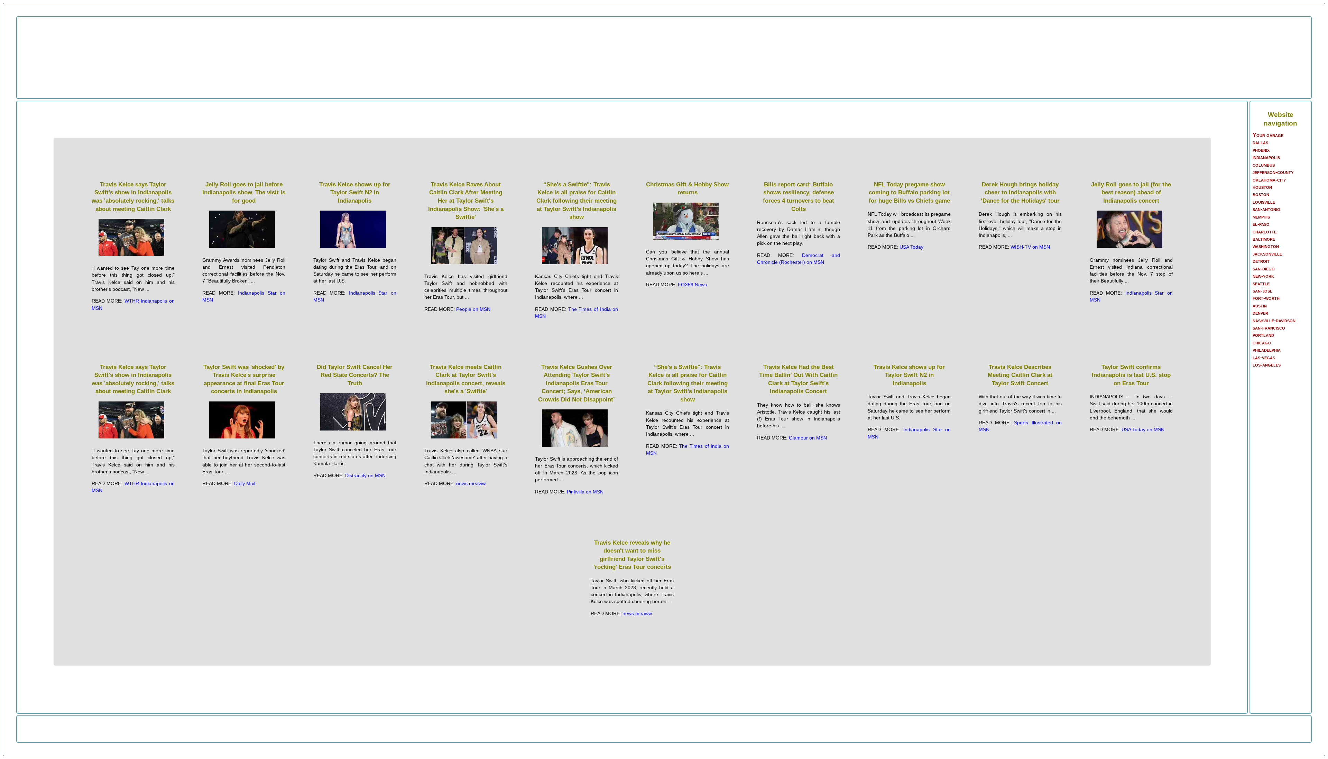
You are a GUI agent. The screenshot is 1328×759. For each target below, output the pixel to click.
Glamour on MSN (808, 438)
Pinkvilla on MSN (585, 491)
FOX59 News (692, 284)
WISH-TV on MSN (1030, 247)
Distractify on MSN (365, 475)
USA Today (911, 247)
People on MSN (473, 309)
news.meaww (471, 483)
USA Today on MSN (1143, 429)
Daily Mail (244, 483)
